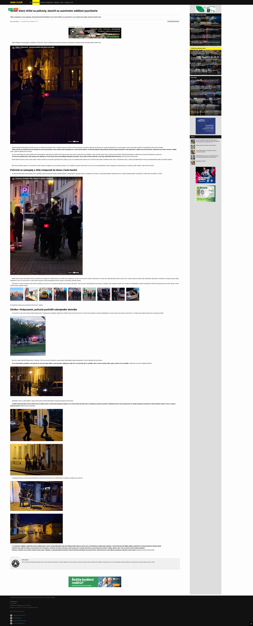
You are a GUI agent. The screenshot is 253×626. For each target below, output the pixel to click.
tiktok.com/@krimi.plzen (19, 623)
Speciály (56, 2)
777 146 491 (24, 607)
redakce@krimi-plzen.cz (33, 607)
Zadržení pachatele (173, 21)
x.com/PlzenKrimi (17, 618)
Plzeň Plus (36, 2)
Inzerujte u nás (69, 2)
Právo (62, 2)
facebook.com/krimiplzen (19, 615)
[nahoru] (251, 624)
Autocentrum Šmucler (19, 611)
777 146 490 (17, 607)
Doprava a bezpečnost (46, 2)
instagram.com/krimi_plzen (19, 620)
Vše (31, 2)
